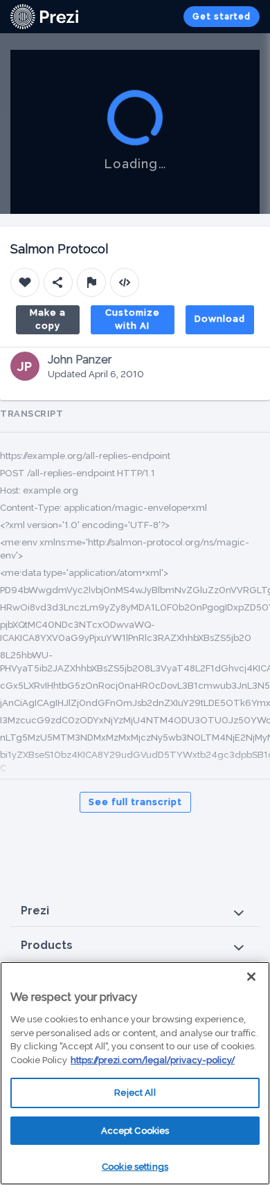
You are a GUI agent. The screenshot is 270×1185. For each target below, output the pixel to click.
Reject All (134, 1092)
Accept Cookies (135, 1130)
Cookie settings (135, 1166)
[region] (135, 1073)
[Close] (251, 976)
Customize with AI (132, 319)
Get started (221, 16)
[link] (44, 16)
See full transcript (135, 802)
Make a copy (48, 319)
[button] (135, 911)
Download (220, 319)
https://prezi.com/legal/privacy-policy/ (153, 1060)
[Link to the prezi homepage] (44, 15)
